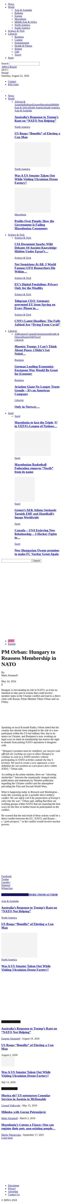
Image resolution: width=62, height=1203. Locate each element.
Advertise (13, 1191)
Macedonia (20, 19)
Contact (12, 81)
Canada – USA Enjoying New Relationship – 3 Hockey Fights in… (36, 534)
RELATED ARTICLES (15, 894)
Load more (7, 1137)
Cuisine (18, 39)
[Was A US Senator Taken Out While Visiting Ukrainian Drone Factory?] (33, 166)
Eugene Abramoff (10, 1038)
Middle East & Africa (26, 22)
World (11, 7)
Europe (18, 16)
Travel (18, 54)
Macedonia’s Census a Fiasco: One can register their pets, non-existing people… (28, 1126)
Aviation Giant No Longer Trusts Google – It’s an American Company (37, 390)
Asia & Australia (23, 10)
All (16, 101)
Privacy (12, 1188)
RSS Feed (13, 84)
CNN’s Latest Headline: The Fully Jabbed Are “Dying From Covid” (38, 322)
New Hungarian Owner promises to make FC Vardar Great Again (37, 552)
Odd (17, 51)
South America (22, 28)
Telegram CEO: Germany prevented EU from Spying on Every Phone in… (35, 304)
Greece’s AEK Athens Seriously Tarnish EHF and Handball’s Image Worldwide (36, 513)
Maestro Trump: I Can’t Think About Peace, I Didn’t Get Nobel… (36, 350)
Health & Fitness (23, 45)
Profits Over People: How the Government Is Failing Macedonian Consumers (34, 224)
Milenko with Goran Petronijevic (23, 1112)
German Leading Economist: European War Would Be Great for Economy (36, 370)
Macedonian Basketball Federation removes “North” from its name (34, 468)
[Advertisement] (31, 595)
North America (22, 25)
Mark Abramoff (9, 1118)
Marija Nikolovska (11, 1134)
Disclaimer (13, 1185)
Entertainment (22, 42)
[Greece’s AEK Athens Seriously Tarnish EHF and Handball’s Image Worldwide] (25, 500)
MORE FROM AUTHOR (43, 894)
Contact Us (14, 1194)
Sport (11, 57)
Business (19, 36)
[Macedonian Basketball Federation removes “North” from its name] (33, 455)
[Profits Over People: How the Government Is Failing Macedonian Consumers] (33, 211)
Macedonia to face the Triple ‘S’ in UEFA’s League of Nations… (36, 424)
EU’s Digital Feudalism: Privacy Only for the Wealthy (36, 286)
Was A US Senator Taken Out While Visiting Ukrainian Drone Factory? (36, 179)
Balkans (19, 13)
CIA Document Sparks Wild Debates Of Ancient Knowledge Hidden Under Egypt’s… (36, 247)
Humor (18, 48)
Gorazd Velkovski (10, 1105)
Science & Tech (16, 30)
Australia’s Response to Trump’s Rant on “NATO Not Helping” (36, 118)
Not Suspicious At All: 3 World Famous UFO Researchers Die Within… (35, 268)
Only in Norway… (27, 406)
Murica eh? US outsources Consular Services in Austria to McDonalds (25, 1097)
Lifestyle (12, 33)
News (11, 4)
